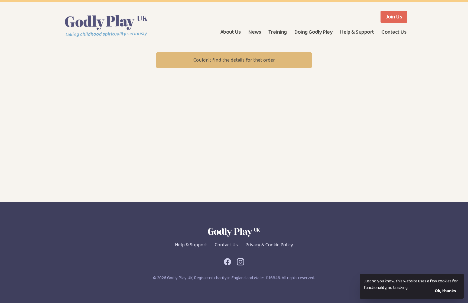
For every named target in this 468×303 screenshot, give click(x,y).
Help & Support (357, 32)
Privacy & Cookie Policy (269, 245)
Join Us (394, 16)
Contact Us (393, 32)
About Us (230, 32)
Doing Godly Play (313, 32)
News (254, 32)
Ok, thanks (445, 291)
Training (277, 32)
